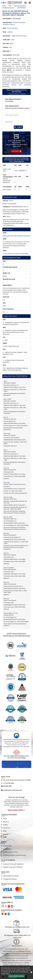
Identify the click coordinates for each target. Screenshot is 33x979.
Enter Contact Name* (12, 113)
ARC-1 (5, 381)
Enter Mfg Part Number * (13, 99)
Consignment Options (10, 879)
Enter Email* (9, 120)
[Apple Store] (2, 914)
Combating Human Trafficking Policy (14, 855)
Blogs (5, 831)
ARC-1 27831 (7, 399)
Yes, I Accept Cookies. (16, 976)
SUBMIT (19, 127)
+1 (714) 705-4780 (8, 783)
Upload (15, 151)
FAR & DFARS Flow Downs (11, 876)
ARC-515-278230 (9, 568)
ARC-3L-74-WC (8, 497)
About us (6, 822)
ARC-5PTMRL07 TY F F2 (11, 613)
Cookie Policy (7, 849)
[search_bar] (25, 2)
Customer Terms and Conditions (13, 864)
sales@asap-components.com (12, 790)
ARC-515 (6, 553)
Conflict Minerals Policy (10, 852)
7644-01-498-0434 (12, 28)
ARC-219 (6, 468)
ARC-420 (6, 533)
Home (4, 6)
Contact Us (6, 828)
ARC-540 (6, 599)
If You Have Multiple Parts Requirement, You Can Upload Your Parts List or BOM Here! (16, 143)
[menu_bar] (29, 2)
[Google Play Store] (6, 914)
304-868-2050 (7, 786)
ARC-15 (6, 417)
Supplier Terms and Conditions (13, 867)
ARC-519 (6, 582)
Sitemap (5, 834)
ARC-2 (5, 450)
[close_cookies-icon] (31, 972)
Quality (5, 825)
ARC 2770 (6, 482)
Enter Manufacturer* (12, 106)
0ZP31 (13, 40)
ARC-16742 (7, 433)
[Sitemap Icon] (4, 837)
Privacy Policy (7, 846)
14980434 (10, 32)
